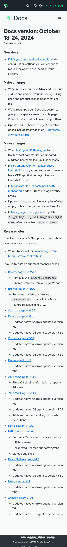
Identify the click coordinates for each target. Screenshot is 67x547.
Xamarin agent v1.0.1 (20, 497)
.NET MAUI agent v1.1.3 (22, 376)
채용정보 (23, 537)
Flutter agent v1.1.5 (19, 360)
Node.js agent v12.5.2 (21, 425)
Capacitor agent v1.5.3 (21, 316)
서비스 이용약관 (31, 537)
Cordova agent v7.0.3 (21, 338)
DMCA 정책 (41, 537)
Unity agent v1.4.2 (19, 481)
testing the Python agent (31, 150)
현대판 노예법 (51, 538)
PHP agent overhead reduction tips (30, 59)
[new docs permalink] (20, 52)
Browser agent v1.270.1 (22, 288)
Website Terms (33, 538)
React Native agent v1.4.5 (23, 459)
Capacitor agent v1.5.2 (21, 310)
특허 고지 (42, 538)
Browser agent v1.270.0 (22, 272)
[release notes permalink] (26, 231)
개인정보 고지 (51, 537)
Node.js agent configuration (28, 212)
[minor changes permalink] (27, 143)
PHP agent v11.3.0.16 (20, 431)
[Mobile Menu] (59, 18)
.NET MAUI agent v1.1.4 (22, 393)
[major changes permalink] (27, 82)
